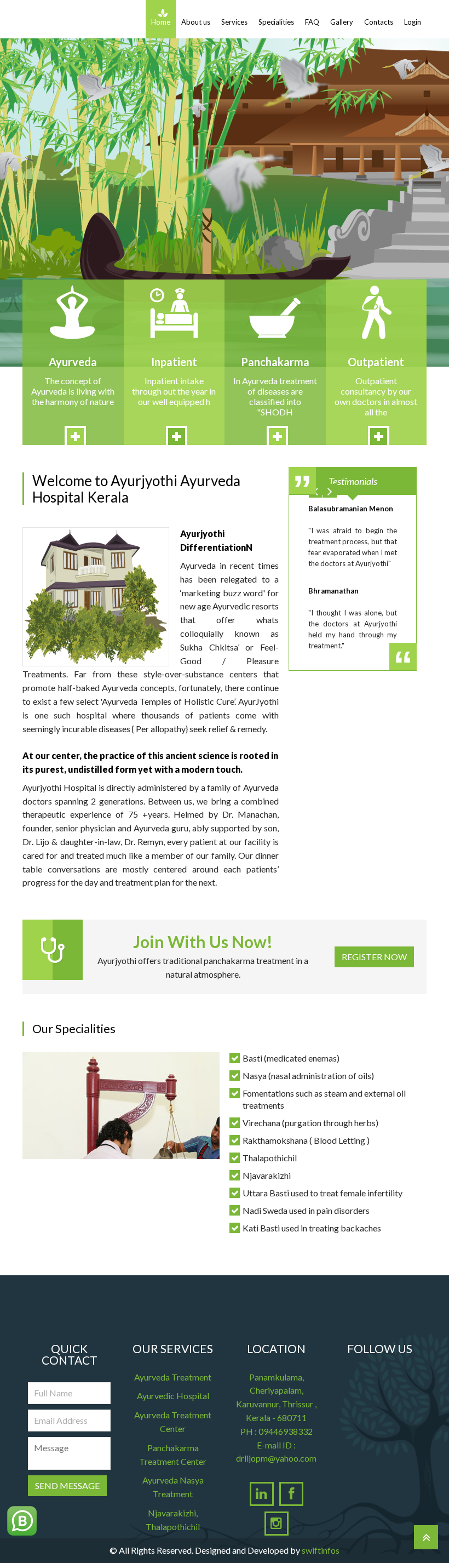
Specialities (276, 22)
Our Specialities (74, 1028)
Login (412, 22)
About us (195, 22)
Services (234, 22)
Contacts (378, 22)
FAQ (312, 22)
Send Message (67, 1485)
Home (160, 22)
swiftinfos (320, 1550)
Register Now (374, 956)
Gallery (341, 22)
